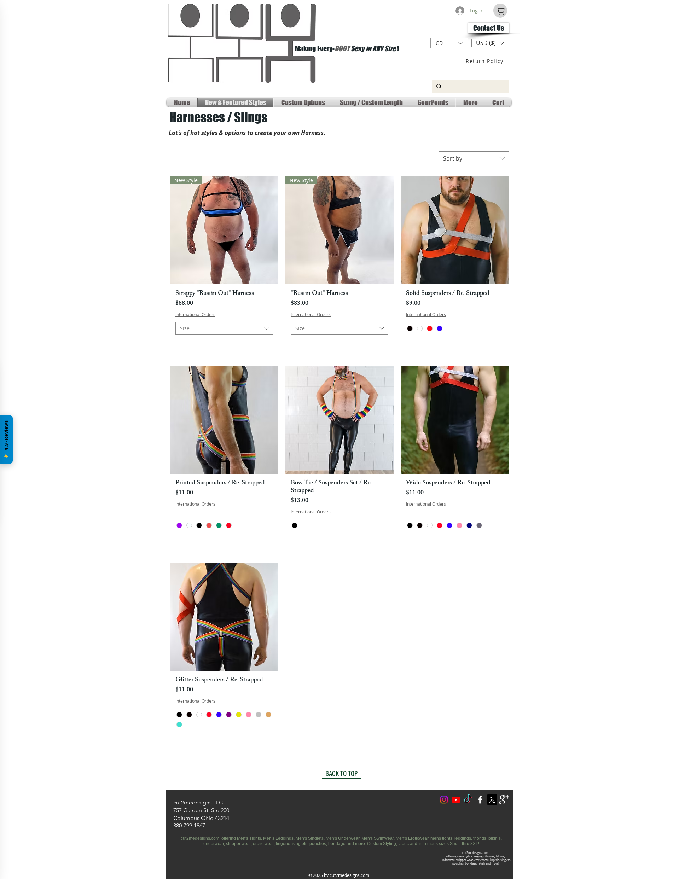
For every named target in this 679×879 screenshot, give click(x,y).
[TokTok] (468, 799)
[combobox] (474, 158)
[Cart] (500, 11)
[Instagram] (444, 799)
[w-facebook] (480, 799)
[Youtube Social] (456, 799)
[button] (490, 43)
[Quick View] (455, 230)
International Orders (195, 314)
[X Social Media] (492, 799)
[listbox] (490, 43)
